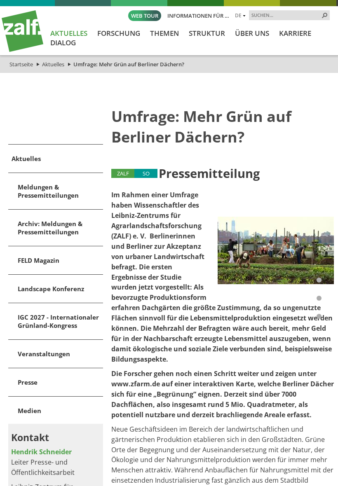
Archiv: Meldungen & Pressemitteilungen (50, 228)
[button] (324, 15)
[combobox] (286, 15)
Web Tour (144, 15)
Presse (28, 382)
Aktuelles (53, 64)
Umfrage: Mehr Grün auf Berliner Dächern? (128, 64)
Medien (29, 411)
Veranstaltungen (44, 354)
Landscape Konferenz (51, 289)
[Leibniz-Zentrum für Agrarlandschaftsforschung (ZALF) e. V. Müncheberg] (22, 50)
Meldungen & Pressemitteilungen (48, 191)
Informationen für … (198, 15)
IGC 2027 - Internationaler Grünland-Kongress (58, 321)
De (238, 15)
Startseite (21, 64)
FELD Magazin (38, 260)
